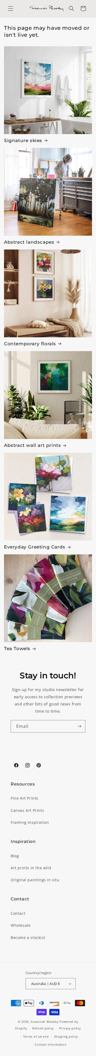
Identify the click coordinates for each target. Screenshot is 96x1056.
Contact (18, 913)
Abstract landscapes (29, 242)
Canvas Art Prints (27, 810)
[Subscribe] (79, 726)
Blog (15, 855)
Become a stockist (28, 937)
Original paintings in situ (35, 879)
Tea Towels (17, 648)
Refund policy (43, 1028)
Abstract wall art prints (32, 445)
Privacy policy (70, 1028)
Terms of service (36, 1036)
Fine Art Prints (24, 798)
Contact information (50, 1044)
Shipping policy (66, 1036)
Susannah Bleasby (44, 1022)
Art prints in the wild (31, 867)
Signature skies (23, 140)
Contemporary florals (30, 343)
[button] (11, 8)
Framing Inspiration (30, 822)
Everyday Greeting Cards (34, 547)
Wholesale (20, 925)
